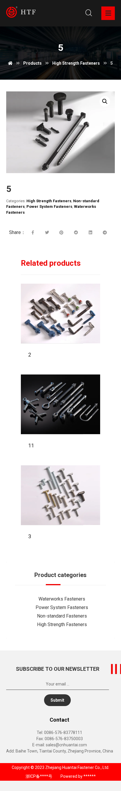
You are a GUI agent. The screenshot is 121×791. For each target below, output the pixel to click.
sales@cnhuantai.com (66, 744)
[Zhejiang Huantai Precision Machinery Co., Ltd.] (21, 12)
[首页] (10, 63)
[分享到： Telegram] (104, 232)
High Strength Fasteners (48, 201)
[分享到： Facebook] (32, 232)
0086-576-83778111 (63, 732)
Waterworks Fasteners (61, 599)
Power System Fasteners (49, 206)
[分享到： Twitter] (47, 232)
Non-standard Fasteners (62, 616)
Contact (59, 720)
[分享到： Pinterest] (61, 232)
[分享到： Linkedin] (90, 232)
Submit (57, 700)
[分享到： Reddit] (76, 232)
